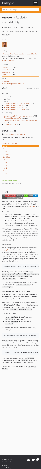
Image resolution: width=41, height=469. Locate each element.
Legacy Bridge (7, 250)
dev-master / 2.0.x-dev (10, 143)
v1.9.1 (5, 171)
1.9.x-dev (6, 160)
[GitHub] (37, 460)
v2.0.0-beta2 (7, 154)
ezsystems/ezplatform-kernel (14, 105)
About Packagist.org (7, 459)
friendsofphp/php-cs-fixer (13, 118)
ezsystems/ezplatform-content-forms (17, 103)
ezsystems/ (9, 17)
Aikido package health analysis (13, 84)
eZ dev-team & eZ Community (14, 134)
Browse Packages (7, 468)
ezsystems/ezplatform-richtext (14, 109)
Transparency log (8, 61)
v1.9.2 (5, 168)
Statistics (4, 465)
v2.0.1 (5, 149)
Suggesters (6, 72)
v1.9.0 (5, 173)
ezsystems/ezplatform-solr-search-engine (18, 116)
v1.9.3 (5, 165)
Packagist (8, 3)
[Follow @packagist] (33, 460)
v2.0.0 (5, 151)
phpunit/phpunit (10, 124)
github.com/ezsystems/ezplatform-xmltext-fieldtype (20, 54)
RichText (32, 206)
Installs (4, 68)
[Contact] (28, 460)
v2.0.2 (5, 146)
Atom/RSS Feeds (6, 462)
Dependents (6, 70)
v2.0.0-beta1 (7, 157)
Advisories (5, 81)
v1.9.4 (5, 162)
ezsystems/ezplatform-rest (13, 107)
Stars (4, 74)
